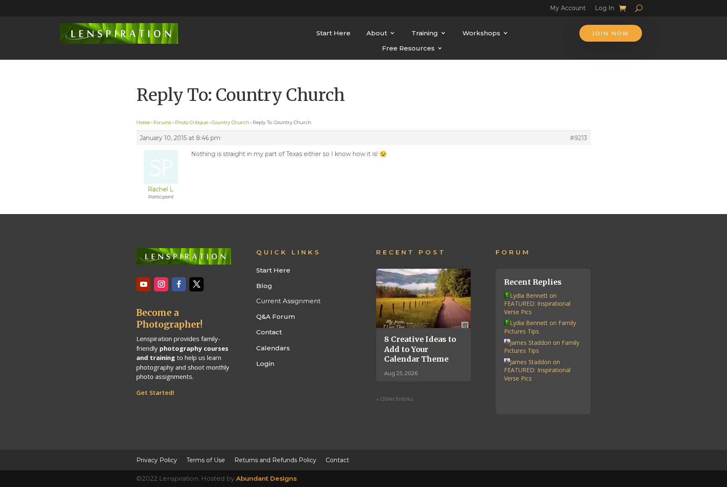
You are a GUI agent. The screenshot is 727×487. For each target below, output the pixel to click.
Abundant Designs (266, 478)
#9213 (578, 138)
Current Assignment (288, 301)
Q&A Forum (275, 316)
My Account (568, 9)
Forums (162, 122)
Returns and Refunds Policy (275, 459)
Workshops (481, 33)
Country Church (230, 122)
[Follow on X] (196, 284)
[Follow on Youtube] (143, 284)
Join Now (610, 33)
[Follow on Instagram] (161, 284)
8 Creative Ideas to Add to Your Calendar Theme (420, 349)
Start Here (333, 33)
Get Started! (155, 392)
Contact (269, 332)
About (376, 33)
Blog (264, 286)
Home (143, 122)
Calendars (273, 348)
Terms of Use (205, 459)
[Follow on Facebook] (179, 284)
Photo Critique (191, 122)
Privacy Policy (156, 459)
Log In (604, 9)
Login (265, 364)
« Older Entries (395, 398)
